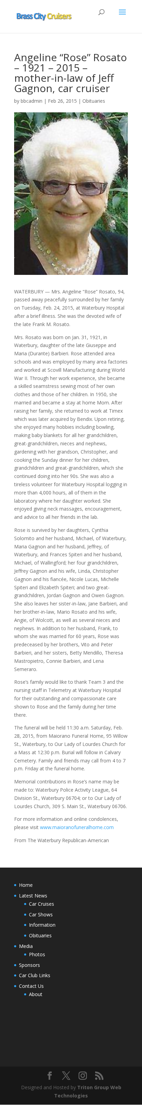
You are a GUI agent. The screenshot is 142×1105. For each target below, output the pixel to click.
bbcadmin (31, 101)
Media (26, 946)
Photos (37, 954)
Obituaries (93, 101)
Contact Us (31, 986)
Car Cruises (41, 904)
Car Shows (41, 914)
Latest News (33, 895)
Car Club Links (34, 975)
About (35, 994)
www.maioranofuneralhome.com (77, 827)
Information (42, 925)
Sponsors (29, 965)
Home (26, 885)
